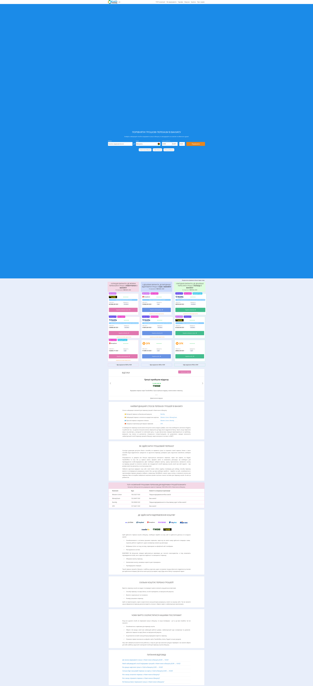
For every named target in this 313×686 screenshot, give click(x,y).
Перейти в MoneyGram (122, 356)
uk (119, 2)
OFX (161, 423)
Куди (137, 141)
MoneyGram (173, 417)
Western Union (164, 417)
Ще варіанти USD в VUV (157, 365)
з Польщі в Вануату (169, 150)
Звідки (110, 141)
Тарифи (180, 2)
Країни (193, 2)
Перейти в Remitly (123, 333)
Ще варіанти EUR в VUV (124, 365)
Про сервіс (201, 2)
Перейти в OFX (156, 356)
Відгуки (187, 2)
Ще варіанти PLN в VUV (190, 365)
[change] (134, 144)
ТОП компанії (160, 2)
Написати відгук (185, 372)
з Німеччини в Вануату (145, 150)
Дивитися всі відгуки (156, 398)
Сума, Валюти (166, 141)
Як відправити (171, 2)
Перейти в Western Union (122, 310)
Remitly (162, 414)
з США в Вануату (157, 150)
